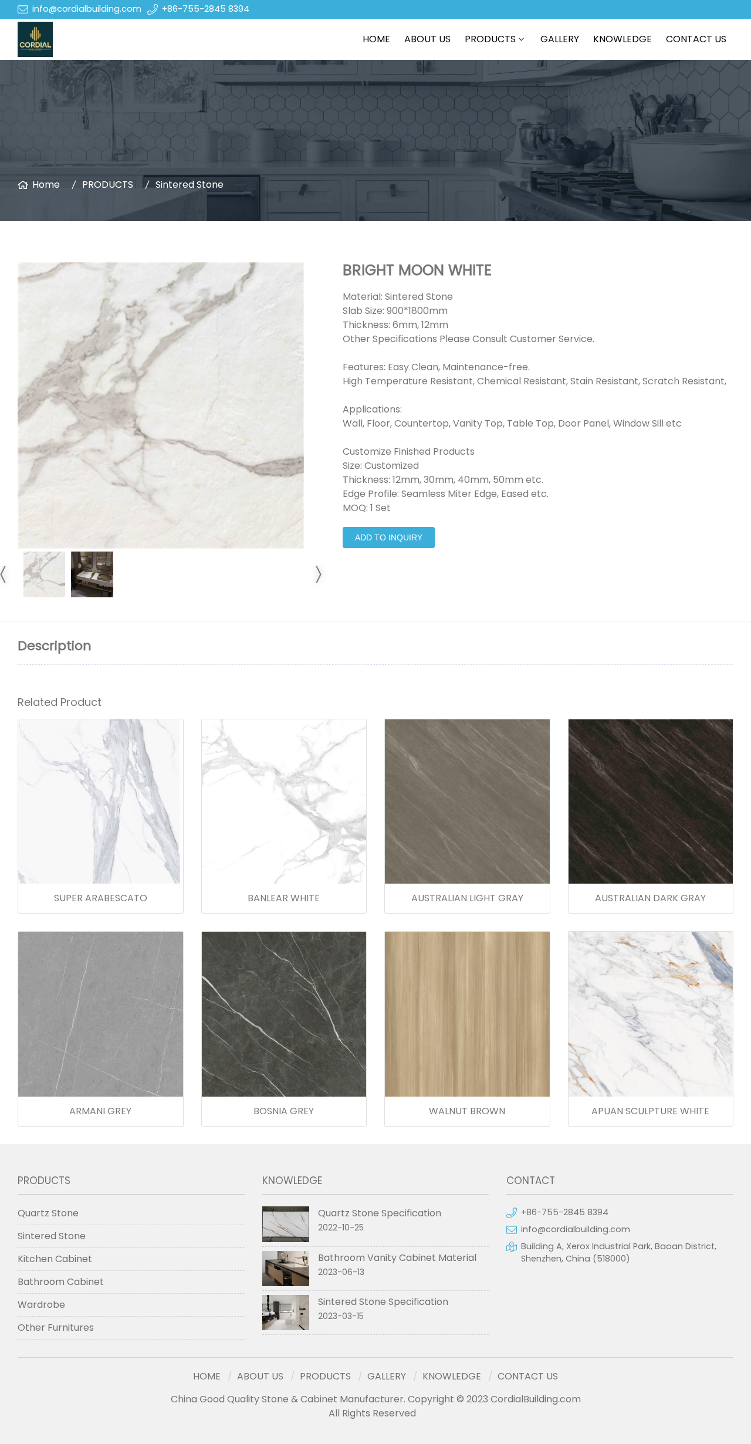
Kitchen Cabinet (55, 1259)
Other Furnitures (56, 1327)
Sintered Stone (189, 184)
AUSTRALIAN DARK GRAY (650, 898)
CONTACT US (696, 39)
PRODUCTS (490, 39)
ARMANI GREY (100, 1111)
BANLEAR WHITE (284, 898)
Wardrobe (41, 1304)
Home (46, 184)
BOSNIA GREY (283, 1111)
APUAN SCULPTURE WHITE (650, 1111)
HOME (376, 39)
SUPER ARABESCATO (100, 898)
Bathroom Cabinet (61, 1282)
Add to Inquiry (388, 537)
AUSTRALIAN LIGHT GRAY (467, 898)
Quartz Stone (48, 1213)
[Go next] (318, 574)
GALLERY (559, 39)
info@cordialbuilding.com (86, 9)
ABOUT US (427, 39)
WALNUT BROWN (467, 1111)
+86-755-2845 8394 (205, 9)
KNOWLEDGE (622, 39)
